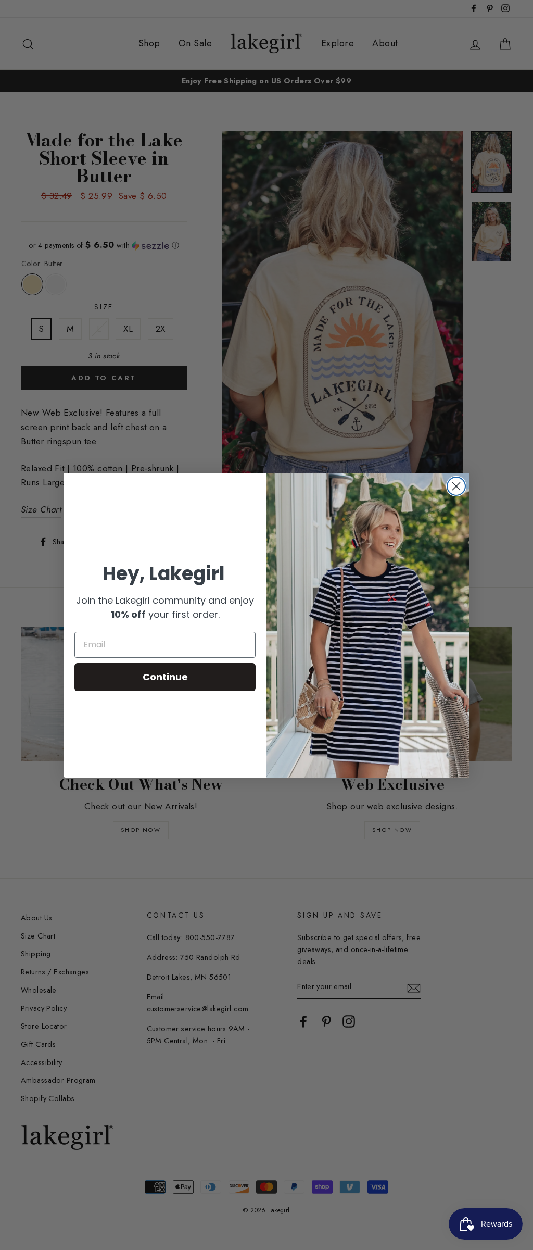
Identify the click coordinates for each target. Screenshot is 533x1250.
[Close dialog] (456, 486)
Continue (165, 676)
